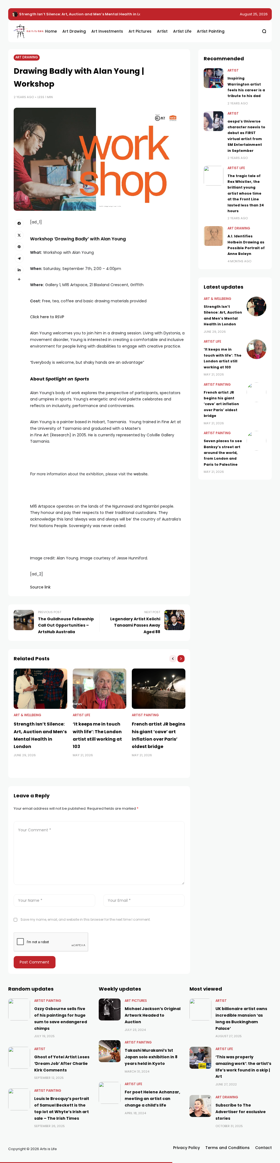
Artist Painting (145, 715)
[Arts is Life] (25, 31)
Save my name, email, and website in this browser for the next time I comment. (86, 919)
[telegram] (19, 258)
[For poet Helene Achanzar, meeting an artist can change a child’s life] (110, 1093)
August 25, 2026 (254, 14)
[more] (19, 279)
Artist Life (81, 715)
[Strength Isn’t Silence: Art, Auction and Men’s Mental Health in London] (40, 689)
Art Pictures (136, 1001)
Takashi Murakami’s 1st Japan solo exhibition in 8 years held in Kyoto (151, 1057)
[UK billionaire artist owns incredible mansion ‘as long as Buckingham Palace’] (200, 1009)
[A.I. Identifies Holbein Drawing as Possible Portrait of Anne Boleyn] (213, 236)
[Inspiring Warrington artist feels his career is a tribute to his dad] (213, 78)
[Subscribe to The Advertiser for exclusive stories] (200, 1106)
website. (140, 473)
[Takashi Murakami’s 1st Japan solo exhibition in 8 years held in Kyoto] (110, 1051)
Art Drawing (26, 57)
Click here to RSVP (47, 317)
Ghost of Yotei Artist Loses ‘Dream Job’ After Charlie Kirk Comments (61, 1063)
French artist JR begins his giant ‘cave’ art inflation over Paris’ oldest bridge (221, 404)
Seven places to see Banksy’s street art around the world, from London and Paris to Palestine (223, 453)
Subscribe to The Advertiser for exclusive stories (240, 1111)
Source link (40, 587)
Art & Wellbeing (27, 715)
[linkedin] (19, 270)
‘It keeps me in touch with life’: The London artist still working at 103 (82, 14)
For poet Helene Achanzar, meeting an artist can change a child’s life (152, 1098)
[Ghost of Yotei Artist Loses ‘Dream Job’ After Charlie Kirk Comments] (19, 1058)
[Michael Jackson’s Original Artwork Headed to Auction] (110, 1009)
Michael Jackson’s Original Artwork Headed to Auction (152, 1015)
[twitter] (19, 235)
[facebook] (19, 223)
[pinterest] (19, 246)
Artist (233, 70)
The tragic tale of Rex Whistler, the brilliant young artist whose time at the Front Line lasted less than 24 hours (246, 193)
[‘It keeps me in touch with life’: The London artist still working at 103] (15, 14)
